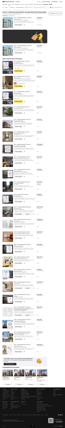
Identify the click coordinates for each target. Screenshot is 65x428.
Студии (4, 408)
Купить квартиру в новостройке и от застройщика (44, 405)
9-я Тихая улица (5, 393)
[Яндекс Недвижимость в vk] (58, 414)
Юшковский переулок (25, 233)
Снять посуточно (24, 404)
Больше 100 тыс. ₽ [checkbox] (7, 40)
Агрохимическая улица (6, 394)
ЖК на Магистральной (17, 310)
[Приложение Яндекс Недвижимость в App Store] (56, 421)
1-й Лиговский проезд (6, 390)
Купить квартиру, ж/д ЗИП (41, 407)
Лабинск (12, 396)
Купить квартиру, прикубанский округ (42, 404)
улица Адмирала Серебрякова (18, 183)
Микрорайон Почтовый (25, 394)
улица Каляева (16, 208)
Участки (54, 396)
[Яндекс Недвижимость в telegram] (61, 414)
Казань (38, 396)
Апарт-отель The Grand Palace (18, 20)
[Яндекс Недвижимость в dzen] (60, 414)
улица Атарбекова (25, 158)
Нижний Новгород (39, 397)
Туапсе (12, 390)
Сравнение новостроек (14, 407)
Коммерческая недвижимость (58, 394)
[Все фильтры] (3, 7)
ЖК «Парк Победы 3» (17, 146)
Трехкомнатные (5, 407)
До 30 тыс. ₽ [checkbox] (6, 37)
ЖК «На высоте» (16, 209)
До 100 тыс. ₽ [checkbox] (25, 37)
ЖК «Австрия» (16, 184)
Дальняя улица (16, 283)
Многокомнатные (5, 404)
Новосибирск (39, 393)
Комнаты (54, 390)
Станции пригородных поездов (15, 405)
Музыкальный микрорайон (25, 397)
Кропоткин (12, 394)
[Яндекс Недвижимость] (8, 1)
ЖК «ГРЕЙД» (16, 63)
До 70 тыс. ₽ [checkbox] (19, 37)
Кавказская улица (23, 258)
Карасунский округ (24, 390)
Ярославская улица (25, 333)
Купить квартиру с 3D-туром (41, 408)
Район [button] (52, 7)
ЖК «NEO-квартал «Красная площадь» (20, 78)
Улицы (12, 408)
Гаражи (54, 393)
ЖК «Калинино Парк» (17, 134)
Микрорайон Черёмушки (25, 393)
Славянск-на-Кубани (14, 397)
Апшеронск (12, 393)
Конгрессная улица (17, 77)
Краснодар (15, 62)
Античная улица (5, 397)
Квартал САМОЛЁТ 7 (17, 121)
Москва (38, 390)
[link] (60, 1)
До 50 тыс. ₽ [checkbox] (13, 37)
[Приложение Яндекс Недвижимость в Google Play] (58, 421)
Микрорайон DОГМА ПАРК (18, 171)
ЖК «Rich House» (16, 334)
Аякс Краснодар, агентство (21, 83)
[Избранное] (37, 1)
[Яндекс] (60, 426)
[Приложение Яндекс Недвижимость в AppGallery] (60, 421)
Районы (12, 404)
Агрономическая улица (6, 396)
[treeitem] (5, 4)
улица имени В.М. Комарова (18, 133)
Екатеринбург (39, 394)
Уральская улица (16, 19)
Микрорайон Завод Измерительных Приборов (28, 396)
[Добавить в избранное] (24, 25)
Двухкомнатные (5, 405)
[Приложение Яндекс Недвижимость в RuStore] (61, 421)
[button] (40, 1)
